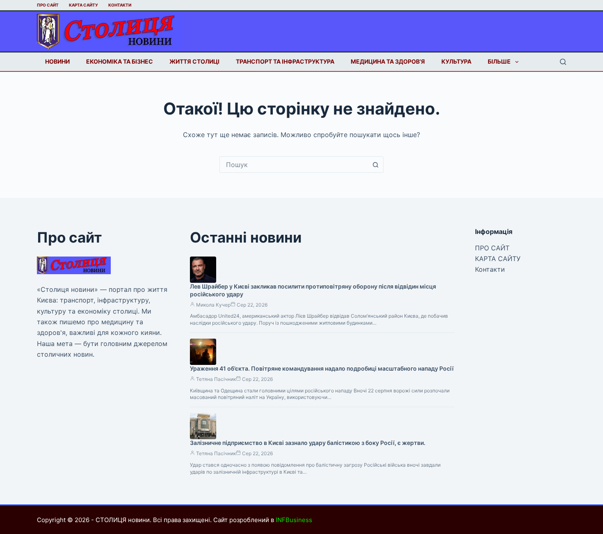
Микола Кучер (213, 305)
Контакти (119, 4)
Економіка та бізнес (119, 61)
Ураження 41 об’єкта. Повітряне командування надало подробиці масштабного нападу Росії (322, 368)
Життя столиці (194, 61)
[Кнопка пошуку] (375, 164)
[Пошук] (563, 62)
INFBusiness (294, 520)
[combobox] (294, 164)
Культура (456, 61)
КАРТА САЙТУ (83, 4)
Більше (499, 61)
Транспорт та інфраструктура (285, 61)
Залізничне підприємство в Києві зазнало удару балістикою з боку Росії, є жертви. (307, 442)
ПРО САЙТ (48, 4)
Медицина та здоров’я (388, 61)
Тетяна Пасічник (216, 379)
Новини (57, 61)
